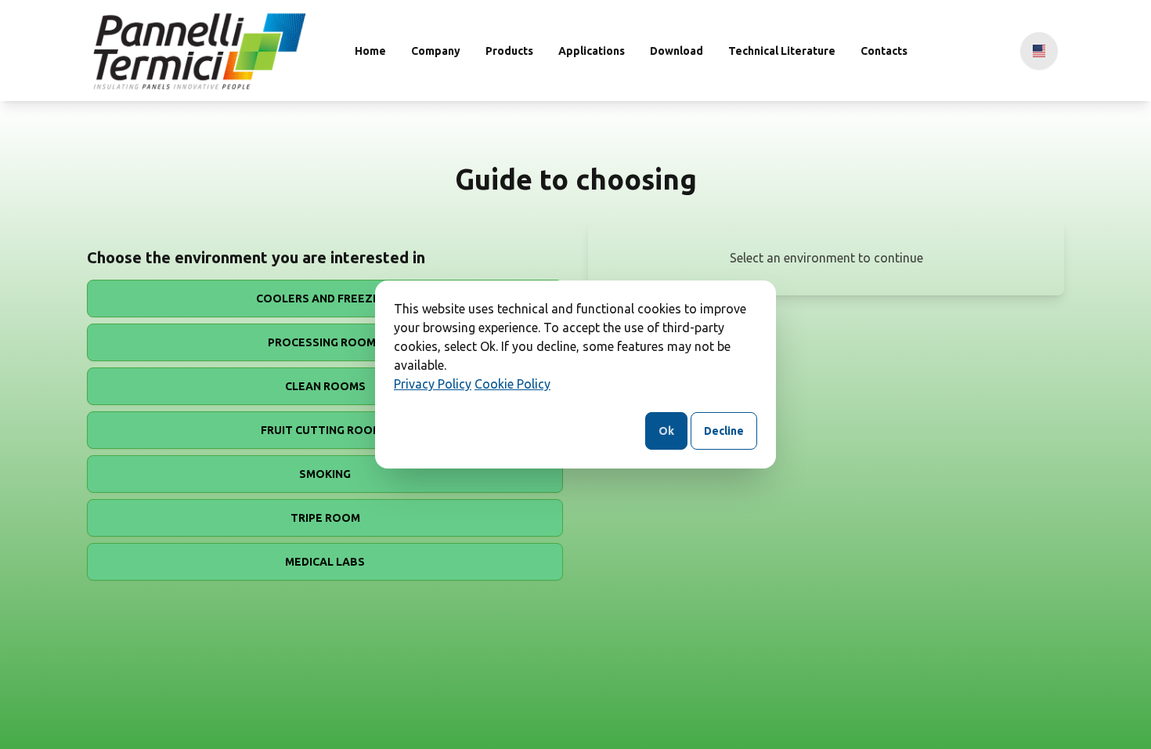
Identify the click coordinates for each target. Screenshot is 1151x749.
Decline (724, 431)
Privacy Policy (432, 384)
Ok (666, 431)
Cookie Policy (512, 384)
